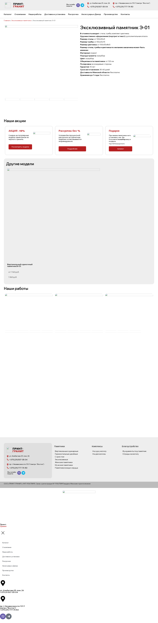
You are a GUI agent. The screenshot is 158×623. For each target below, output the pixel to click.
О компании (20, 14)
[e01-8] (41, 61)
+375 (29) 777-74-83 (124, 6)
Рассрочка (73, 14)
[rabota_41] (29, 312)
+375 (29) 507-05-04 (99, 6)
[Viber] (78, 5)
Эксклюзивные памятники (21, 20)
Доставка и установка (54, 14)
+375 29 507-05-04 (9, 592)
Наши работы (35, 14)
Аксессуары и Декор (91, 14)
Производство (111, 14)
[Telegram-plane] (82, 5)
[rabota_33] (129, 312)
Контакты (125, 14)
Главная (7, 20)
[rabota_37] (79, 312)
